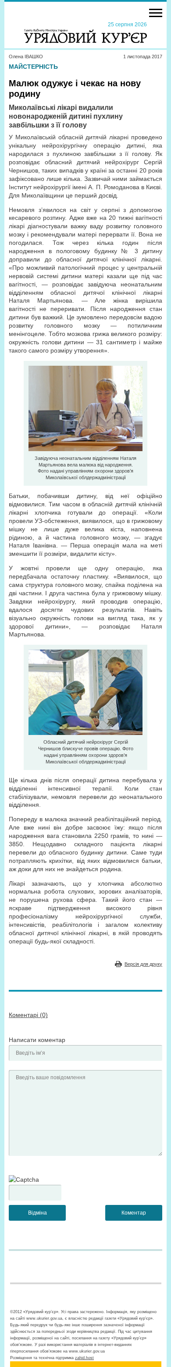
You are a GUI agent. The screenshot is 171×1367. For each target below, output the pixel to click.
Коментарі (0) (28, 1014)
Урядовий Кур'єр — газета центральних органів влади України (85, 32)
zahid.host (84, 1358)
